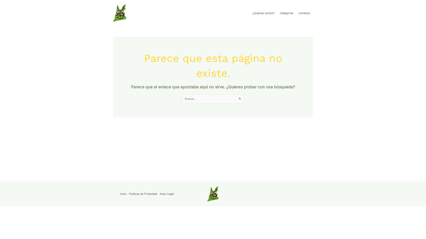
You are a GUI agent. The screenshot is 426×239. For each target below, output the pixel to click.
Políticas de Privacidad (143, 194)
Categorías (286, 13)
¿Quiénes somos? (263, 13)
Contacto (304, 13)
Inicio (123, 194)
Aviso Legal (167, 194)
